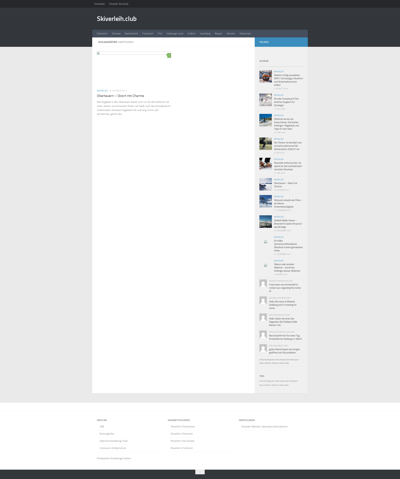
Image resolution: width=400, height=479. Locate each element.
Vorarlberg (205, 33)
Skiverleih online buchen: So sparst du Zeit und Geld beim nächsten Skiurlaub (288, 166)
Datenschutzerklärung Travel (114, 441)
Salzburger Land (174, 33)
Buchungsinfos (107, 433)
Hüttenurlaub (285, 360)
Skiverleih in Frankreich (182, 448)
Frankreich (147, 33)
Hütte (277, 360)
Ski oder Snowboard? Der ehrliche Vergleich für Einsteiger (286, 102)
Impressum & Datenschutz (113, 448)
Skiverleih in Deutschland (183, 426)
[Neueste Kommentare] (286, 65)
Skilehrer (268, 363)
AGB (102, 426)
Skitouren (275, 363)
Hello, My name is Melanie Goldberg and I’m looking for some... (283, 305)
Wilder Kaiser (284, 363)
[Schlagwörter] (297, 65)
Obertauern (294, 360)
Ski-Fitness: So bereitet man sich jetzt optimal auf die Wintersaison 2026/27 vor (288, 146)
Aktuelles (102, 90)
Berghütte (271, 360)
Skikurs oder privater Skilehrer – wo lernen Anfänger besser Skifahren (287, 267)
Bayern (218, 33)
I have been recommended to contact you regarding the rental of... (285, 288)
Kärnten (231, 33)
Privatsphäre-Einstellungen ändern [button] (114, 458)
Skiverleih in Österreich (182, 433)
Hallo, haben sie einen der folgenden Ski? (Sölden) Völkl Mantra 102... (283, 322)
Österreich (102, 33)
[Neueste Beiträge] (264, 65)
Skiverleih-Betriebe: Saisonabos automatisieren (265, 426)
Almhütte (262, 360)
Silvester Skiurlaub (118, 3)
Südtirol (191, 33)
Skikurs (262, 363)
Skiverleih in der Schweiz (182, 441)
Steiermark (245, 33)
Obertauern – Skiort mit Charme (120, 96)
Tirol (160, 33)
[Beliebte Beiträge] (275, 65)
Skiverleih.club (117, 19)
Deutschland (131, 33)
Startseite (99, 3)
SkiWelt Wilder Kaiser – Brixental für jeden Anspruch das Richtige (288, 223)
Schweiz (116, 33)
